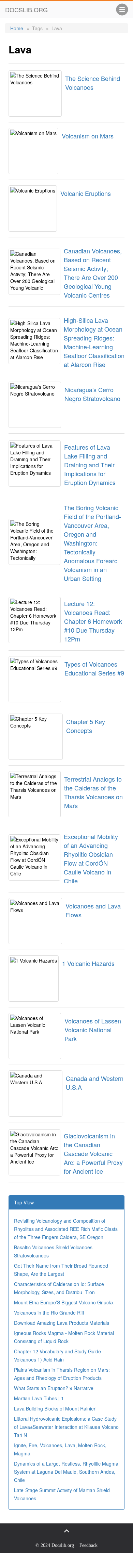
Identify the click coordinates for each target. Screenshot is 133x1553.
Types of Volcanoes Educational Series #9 (94, 668)
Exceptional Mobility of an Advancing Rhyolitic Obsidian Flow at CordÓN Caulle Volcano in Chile (91, 858)
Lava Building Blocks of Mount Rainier (54, 1408)
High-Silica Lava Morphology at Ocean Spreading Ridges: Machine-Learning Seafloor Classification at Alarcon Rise (94, 342)
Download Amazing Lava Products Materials (61, 1322)
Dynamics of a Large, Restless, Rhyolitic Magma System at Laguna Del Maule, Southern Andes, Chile (66, 1471)
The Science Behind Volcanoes (92, 82)
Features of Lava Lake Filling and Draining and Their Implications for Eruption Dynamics (90, 464)
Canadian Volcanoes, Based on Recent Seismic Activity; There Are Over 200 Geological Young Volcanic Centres (93, 272)
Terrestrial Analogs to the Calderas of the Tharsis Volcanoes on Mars (93, 792)
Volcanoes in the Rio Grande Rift (49, 1312)
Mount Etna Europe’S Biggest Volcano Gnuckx (64, 1302)
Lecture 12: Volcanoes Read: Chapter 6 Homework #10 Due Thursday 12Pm (93, 621)
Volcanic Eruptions (85, 193)
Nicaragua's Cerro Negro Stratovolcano (92, 394)
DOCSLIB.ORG (26, 9)
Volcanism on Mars (88, 135)
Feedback (88, 1545)
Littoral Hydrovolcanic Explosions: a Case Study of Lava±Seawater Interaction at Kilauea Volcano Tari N (66, 1426)
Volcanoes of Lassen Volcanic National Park (92, 1029)
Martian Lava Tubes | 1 (39, 1398)
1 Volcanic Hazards (88, 963)
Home (16, 28)
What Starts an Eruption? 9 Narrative (53, 1388)
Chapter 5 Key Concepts (85, 726)
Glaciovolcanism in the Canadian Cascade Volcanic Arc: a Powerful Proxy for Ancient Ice (93, 1153)
